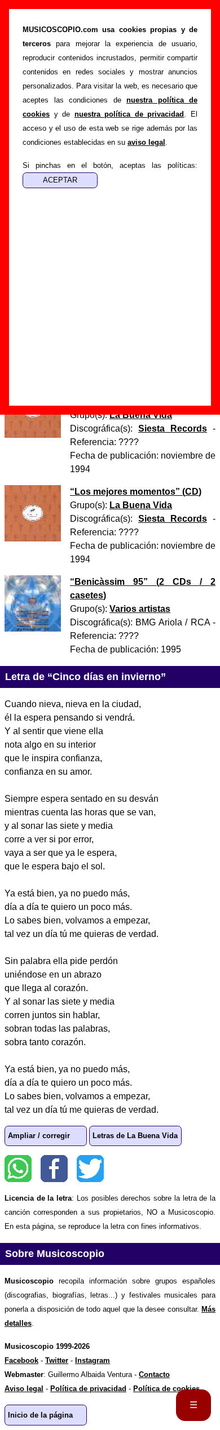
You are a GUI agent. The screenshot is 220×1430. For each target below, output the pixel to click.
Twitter (90, 1168)
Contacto (154, 1374)
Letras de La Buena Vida (135, 1135)
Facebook (54, 1168)
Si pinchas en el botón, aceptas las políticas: (110, 165)
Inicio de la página (40, 1415)
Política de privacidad (88, 1388)
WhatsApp (18, 1168)
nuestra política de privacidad (129, 114)
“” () (135, 491)
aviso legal (146, 142)
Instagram (92, 1360)
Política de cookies (166, 1388)
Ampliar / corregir (39, 1135)
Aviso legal (24, 1388)
